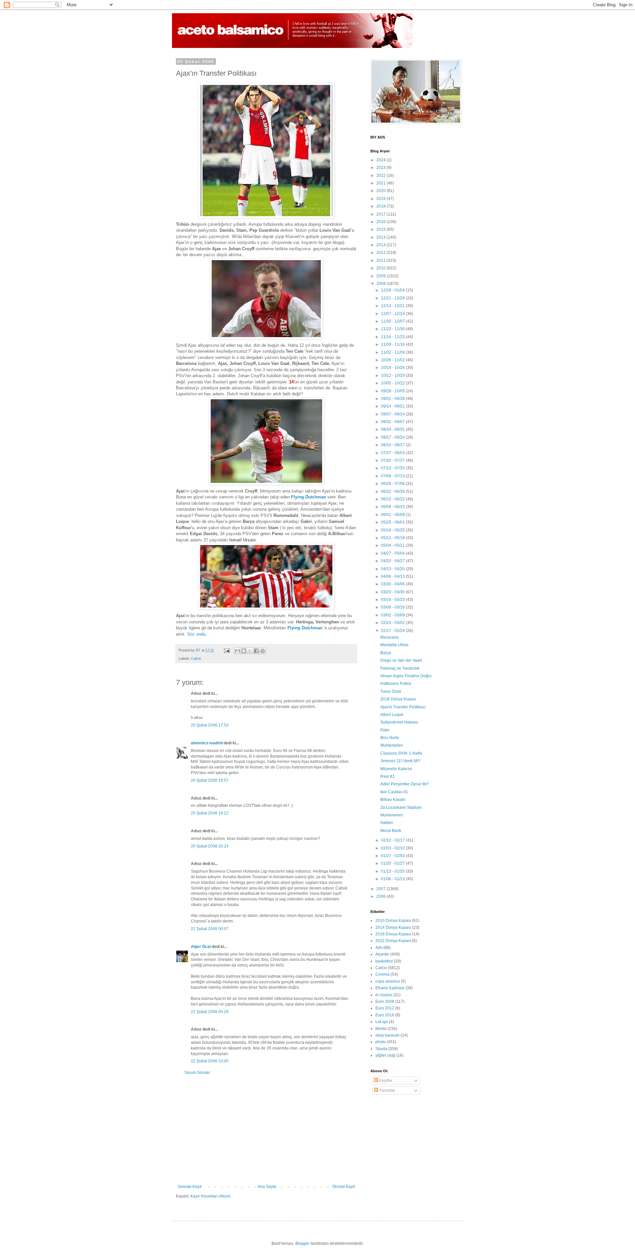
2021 (381, 183)
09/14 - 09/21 (393, 406)
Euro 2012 (384, 1008)
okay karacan (387, 1035)
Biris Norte (389, 737)
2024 (381, 160)
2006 (381, 896)
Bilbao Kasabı (392, 799)
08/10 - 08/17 (393, 445)
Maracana (389, 637)
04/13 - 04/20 (393, 569)
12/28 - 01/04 (393, 290)
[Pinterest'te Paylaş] (262, 651)
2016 (381, 221)
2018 (381, 206)
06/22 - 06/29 (393, 491)
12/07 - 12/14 (393, 313)
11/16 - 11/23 (393, 336)
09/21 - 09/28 (393, 398)
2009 (381, 276)
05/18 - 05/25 (393, 530)
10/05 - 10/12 (393, 383)
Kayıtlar (385, 1080)
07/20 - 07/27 (393, 460)
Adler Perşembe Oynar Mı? (404, 784)
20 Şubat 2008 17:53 (210, 725)
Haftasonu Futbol (395, 683)
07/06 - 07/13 (393, 476)
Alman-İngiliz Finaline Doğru (406, 676)
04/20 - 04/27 (393, 561)
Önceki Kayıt (343, 1186)
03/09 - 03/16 (393, 607)
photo (380, 1042)
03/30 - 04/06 (393, 584)
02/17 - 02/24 (393, 630)
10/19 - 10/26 (393, 367)
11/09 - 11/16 (393, 344)
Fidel (384, 730)
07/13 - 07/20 (393, 468)
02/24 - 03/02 (393, 622)
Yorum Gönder (197, 1072)
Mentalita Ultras (394, 645)
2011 (381, 260)
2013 (381, 245)
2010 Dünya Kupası (393, 920)
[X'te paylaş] (250, 651)
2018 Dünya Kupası (398, 699)
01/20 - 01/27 (393, 863)
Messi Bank (390, 830)
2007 (381, 888)
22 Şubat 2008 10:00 (210, 1061)
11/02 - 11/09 (393, 352)
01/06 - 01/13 (393, 879)
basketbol (384, 961)
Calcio (196, 658)
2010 (381, 268)
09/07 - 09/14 (393, 414)
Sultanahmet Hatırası (399, 722)
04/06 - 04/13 (393, 576)
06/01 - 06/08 (393, 514)
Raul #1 (387, 776)
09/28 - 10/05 (393, 391)
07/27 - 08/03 (393, 453)
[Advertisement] (266, 1129)
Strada (381, 1048)
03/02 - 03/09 (393, 615)
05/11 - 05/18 (393, 537)
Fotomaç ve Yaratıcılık (399, 668)
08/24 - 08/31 (393, 429)
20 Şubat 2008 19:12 (210, 813)
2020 (381, 190)
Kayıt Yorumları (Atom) (210, 1196)
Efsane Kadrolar (389, 988)
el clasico (383, 995)
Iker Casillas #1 (394, 792)
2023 (381, 167)
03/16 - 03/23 (393, 599)
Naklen (386, 822)
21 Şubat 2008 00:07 (210, 928)
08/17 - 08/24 (393, 437)
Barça (385, 652)
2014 (381, 237)
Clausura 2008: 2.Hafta (401, 753)
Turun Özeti (390, 691)
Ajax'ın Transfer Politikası (402, 707)
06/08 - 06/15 (393, 506)
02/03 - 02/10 (393, 848)
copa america (387, 981)
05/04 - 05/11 (393, 545)
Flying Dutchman (308, 496)
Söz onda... (198, 634)
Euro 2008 (384, 1001)
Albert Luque (391, 714)
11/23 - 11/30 (393, 329)
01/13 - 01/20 (393, 871)
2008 (381, 283)
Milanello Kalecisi (396, 769)
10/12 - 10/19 (393, 375)
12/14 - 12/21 (393, 305)
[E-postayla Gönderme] (226, 650)
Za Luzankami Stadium (401, 807)
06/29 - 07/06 (393, 483)
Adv (378, 947)
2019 (381, 198)
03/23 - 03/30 (393, 592)
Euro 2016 (384, 1015)
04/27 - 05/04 (393, 553)
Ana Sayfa (267, 1186)
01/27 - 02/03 (393, 855)
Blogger (302, 1243)
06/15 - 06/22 (393, 499)
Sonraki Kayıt (189, 1186)
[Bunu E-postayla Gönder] (237, 651)
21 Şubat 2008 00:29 (210, 1011)
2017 (381, 214)
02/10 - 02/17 (393, 840)
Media (381, 1028)
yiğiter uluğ (385, 1055)
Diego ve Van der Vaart (401, 660)
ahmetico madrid (207, 743)
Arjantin (382, 954)
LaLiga (381, 1021)
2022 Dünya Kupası (393, 940)
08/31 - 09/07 (393, 421)
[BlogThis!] (243, 651)
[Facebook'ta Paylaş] (256, 651)
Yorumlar (386, 1090)
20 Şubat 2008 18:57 (210, 780)
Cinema (382, 974)
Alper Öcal (201, 946)
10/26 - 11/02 (393, 360)
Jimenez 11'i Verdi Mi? (400, 761)
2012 (381, 252)
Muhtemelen (391, 745)
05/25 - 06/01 (393, 522)
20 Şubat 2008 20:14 (210, 846)
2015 (381, 229)
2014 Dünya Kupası (393, 927)
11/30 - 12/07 (393, 321)
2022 (381, 175)
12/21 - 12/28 (393, 298)
